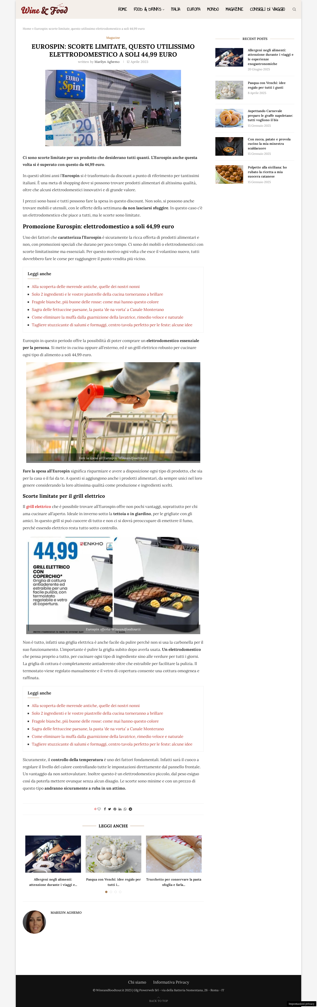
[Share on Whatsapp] (125, 809)
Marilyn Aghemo (107, 62)
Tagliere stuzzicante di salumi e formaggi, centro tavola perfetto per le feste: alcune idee (112, 324)
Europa (193, 9)
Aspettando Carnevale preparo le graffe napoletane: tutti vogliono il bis (270, 115)
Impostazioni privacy (301, 1003)
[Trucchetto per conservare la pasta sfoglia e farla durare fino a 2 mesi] (174, 854)
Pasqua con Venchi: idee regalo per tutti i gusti (267, 85)
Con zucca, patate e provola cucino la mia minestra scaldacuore (269, 143)
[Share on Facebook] (105, 809)
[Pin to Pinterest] (114, 809)
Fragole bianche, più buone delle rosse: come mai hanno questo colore (95, 301)
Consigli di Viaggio (267, 9)
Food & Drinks (147, 9)
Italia (175, 9)
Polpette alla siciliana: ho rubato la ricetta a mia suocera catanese (267, 171)
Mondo (213, 9)
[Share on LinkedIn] (120, 809)
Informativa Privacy (171, 982)
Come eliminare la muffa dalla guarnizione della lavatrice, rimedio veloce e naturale (107, 317)
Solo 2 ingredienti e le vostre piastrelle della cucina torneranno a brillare (97, 294)
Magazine (234, 9)
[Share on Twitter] (109, 809)
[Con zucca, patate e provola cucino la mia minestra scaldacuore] (229, 146)
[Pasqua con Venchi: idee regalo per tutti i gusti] (113, 854)
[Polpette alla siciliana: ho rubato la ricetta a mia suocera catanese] (229, 174)
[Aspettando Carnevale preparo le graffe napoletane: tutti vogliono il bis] (229, 118)
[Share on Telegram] (130, 809)
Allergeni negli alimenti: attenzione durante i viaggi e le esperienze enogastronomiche (271, 57)
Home (122, 9)
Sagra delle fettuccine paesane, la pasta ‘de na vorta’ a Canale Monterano (98, 309)
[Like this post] (99, 809)
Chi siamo (137, 982)
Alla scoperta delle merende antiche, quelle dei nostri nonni (86, 286)
